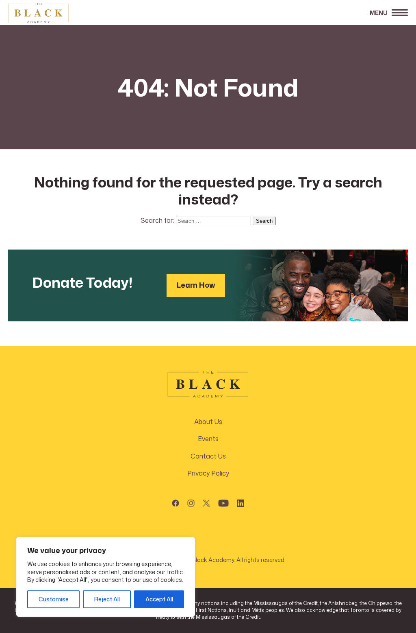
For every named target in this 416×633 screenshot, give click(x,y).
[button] (175, 501)
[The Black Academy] (48, 13)
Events (208, 438)
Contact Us (208, 456)
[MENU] (400, 15)
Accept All (159, 599)
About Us (208, 421)
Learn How (196, 285)
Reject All (107, 599)
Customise (54, 599)
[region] (105, 577)
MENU (379, 13)
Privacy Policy (208, 473)
